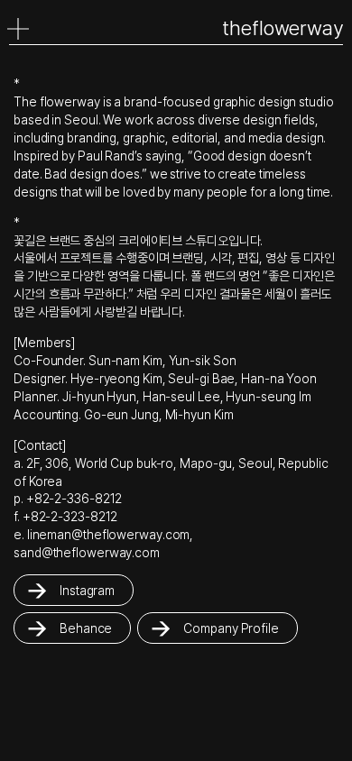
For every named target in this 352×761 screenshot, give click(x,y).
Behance (86, 628)
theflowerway (282, 28)
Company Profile (231, 628)
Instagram (87, 590)
